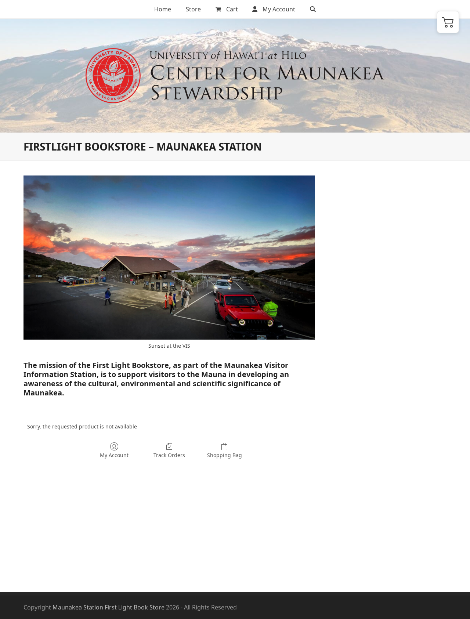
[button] (312, 9)
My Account (114, 455)
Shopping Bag (224, 455)
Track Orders (169, 455)
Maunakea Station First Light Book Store (108, 607)
